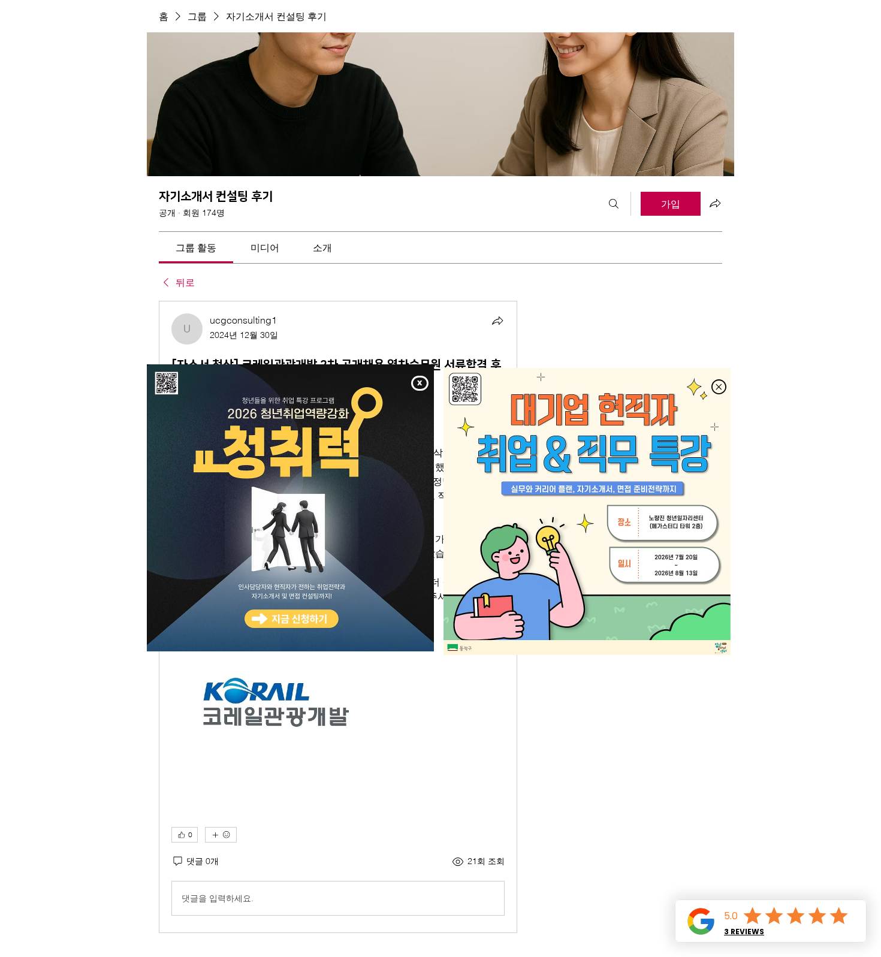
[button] (420, 383)
